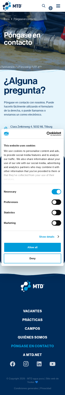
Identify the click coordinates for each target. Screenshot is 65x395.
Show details (46, 236)
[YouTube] (52, 364)
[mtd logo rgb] (12, 6)
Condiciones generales (26, 388)
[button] (43, 6)
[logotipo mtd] (32, 286)
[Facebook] (12, 364)
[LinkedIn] (39, 364)
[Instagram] (25, 364)
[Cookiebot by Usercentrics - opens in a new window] (46, 134)
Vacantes (32, 311)
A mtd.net (32, 355)
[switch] (56, 202)
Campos (32, 328)
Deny (33, 258)
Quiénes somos (32, 337)
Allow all (33, 247)
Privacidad (45, 388)
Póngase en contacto (32, 346)
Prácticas (32, 320)
